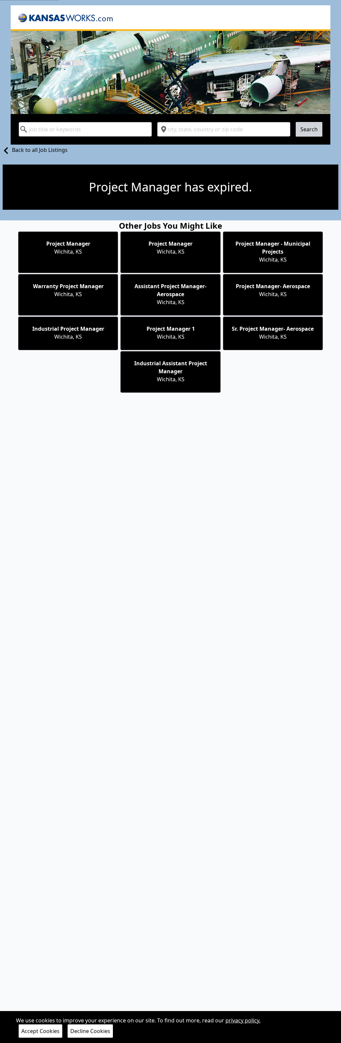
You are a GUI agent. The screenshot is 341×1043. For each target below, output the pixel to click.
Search (309, 129)
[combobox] (85, 129)
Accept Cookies (40, 1031)
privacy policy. (242, 1020)
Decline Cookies (90, 1031)
